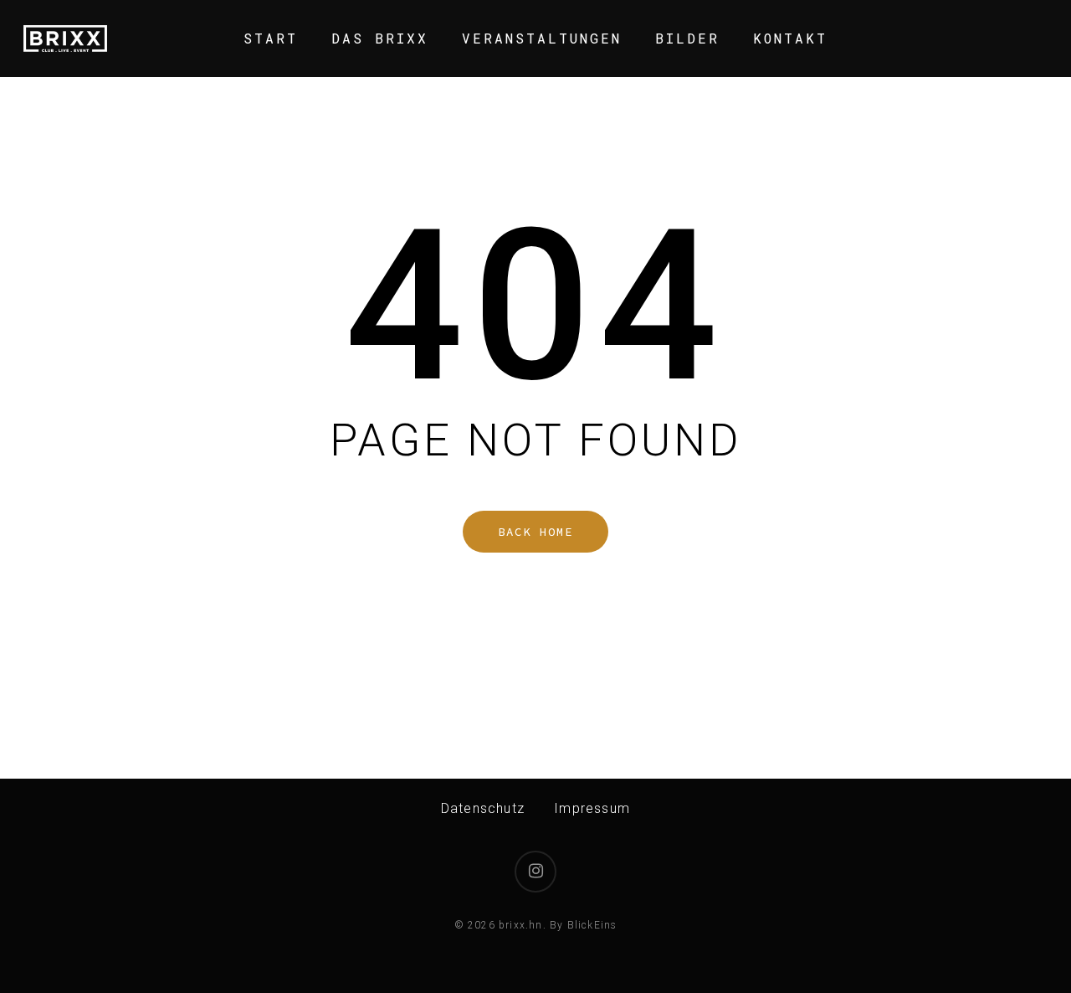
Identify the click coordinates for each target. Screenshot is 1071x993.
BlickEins (592, 925)
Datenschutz (483, 808)
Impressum (592, 808)
